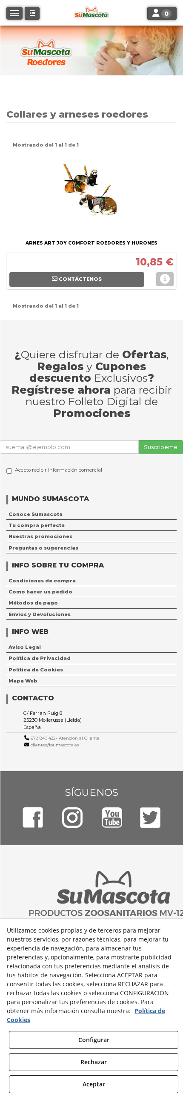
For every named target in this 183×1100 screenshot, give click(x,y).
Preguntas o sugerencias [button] (43, 548)
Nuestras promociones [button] (40, 536)
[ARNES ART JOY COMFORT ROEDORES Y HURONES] (91, 195)
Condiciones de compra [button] (42, 581)
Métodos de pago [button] (33, 603)
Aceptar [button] (94, 1084)
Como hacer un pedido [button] (40, 592)
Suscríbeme (160, 446)
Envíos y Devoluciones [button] (40, 614)
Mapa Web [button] (23, 681)
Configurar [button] (93, 1040)
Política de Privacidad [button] (40, 658)
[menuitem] (91, 514)
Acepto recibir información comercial (58, 470)
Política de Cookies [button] (36, 670)
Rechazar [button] (93, 1062)
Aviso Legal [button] (25, 647)
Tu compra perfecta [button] (37, 525)
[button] (32, 13)
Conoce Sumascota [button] (36, 514)
